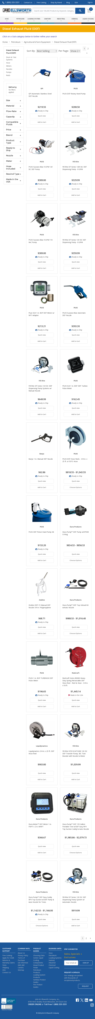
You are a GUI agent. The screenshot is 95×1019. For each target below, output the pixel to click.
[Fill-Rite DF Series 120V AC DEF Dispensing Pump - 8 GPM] (76, 146)
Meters (8, 66)
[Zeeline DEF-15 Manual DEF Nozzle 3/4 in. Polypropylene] (42, 584)
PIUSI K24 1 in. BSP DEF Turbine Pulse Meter (75, 387)
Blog (68, 2)
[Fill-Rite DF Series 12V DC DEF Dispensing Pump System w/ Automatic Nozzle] (76, 876)
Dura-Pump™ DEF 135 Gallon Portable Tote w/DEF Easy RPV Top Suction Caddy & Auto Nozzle (75, 826)
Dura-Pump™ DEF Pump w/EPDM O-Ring (75, 533)
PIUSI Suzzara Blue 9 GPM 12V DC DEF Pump (40, 168)
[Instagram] (92, 1005)
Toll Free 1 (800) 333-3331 (55, 1004)
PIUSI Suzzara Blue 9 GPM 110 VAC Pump (40, 241)
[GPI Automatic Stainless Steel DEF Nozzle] (42, 73)
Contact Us (28, 2)
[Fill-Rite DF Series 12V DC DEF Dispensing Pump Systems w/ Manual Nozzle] (42, 365)
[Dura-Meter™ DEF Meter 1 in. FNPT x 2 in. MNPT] (42, 803)
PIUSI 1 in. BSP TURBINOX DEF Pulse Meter (41, 679)
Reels (8, 75)
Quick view (42, 116)
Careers (21, 967)
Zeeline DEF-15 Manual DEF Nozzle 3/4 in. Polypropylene (40, 606)
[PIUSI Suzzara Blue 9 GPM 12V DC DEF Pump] (42, 146)
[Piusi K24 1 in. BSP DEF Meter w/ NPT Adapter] (42, 292)
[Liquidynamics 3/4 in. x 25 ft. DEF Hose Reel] (42, 730)
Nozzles (9, 69)
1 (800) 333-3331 (12, 2)
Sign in (90, 2)
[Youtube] (91, 1000)
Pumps (8, 72)
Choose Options (76, 487)
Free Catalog (41, 2)
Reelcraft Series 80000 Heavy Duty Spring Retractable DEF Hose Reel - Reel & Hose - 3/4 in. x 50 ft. (75, 682)
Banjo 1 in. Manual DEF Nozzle (41, 459)
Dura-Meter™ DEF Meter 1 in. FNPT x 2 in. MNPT (40, 825)
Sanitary (52, 960)
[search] (80, 11)
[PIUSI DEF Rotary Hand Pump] (76, 73)
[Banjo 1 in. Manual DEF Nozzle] (42, 438)
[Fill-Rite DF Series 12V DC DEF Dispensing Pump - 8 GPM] (76, 219)
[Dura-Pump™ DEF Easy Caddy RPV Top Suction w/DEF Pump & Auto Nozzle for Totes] (42, 876)
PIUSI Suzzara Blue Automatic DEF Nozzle (74, 314)
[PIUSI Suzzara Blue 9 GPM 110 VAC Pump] (42, 219)
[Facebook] (77, 1000)
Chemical (52, 965)
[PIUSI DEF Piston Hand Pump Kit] (42, 511)
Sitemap (21, 970)
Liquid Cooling (54, 967)
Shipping (5, 967)
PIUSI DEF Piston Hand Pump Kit (41, 532)
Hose (8, 63)
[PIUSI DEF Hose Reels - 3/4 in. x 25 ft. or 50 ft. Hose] (76, 438)
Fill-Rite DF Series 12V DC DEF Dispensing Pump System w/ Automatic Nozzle (74, 899)
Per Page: (64, 50)
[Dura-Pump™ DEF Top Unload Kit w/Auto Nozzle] (76, 584)
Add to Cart (42, 122)
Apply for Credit (8, 958)
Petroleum (53, 955)
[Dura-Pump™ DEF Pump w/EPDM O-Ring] (76, 511)
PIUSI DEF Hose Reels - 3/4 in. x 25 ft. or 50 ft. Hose (74, 460)
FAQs (4, 965)
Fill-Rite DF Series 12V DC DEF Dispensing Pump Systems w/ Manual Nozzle (40, 388)
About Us (21, 953)
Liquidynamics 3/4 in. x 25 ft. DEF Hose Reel (41, 752)
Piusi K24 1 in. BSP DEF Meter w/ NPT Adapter (41, 314)
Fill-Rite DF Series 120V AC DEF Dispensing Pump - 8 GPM (74, 168)
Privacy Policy (23, 955)
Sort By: (31, 50)
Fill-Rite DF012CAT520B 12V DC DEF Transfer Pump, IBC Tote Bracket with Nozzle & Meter (74, 753)
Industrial (52, 963)
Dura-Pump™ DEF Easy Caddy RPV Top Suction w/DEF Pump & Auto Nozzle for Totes (41, 899)
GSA (76, 2)
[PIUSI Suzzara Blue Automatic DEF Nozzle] (76, 292)
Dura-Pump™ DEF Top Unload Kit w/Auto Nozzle (75, 606)
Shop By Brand (56, 2)
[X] (82, 1000)
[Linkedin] (86, 1000)
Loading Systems (55, 958)
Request (85, 986)
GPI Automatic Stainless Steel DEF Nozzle (40, 95)
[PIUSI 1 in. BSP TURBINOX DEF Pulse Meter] (42, 657)
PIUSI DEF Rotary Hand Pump (74, 94)
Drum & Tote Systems (11, 58)
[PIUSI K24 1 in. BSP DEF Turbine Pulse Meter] (76, 365)
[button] (13, 100)
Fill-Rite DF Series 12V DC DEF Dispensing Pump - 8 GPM (74, 241)
